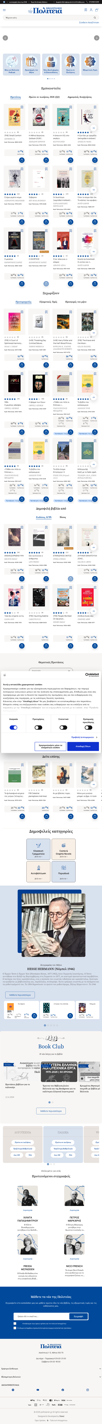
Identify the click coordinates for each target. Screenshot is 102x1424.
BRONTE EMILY (10, 559)
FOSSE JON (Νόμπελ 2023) (61, 476)
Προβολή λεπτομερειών (82, 737)
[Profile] (91, 10)
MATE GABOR (83, 203)
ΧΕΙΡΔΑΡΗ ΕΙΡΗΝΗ (37, 142)
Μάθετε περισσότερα (20, 994)
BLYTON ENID (59, 142)
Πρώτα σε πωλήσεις (23, 1142)
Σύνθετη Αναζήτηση (89, 22)
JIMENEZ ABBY (84, 619)
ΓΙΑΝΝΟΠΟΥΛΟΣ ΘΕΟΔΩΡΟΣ (60, 409)
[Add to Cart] (22, 160)
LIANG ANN (9, 619)
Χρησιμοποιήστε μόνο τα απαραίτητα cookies (50, 746)
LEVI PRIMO (34, 562)
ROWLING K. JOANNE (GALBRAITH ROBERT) (62, 347)
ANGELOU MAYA (84, 142)
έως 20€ (17, 1155)
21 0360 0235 (94, 2)
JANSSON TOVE (84, 408)
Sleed (61, 1416)
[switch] (38, 728)
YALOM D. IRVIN (84, 562)
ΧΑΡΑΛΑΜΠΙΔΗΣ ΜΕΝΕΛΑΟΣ (60, 204)
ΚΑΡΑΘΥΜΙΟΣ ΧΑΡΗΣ (13, 262)
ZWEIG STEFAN (59, 559)
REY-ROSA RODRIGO (37, 200)
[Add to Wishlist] (22, 107)
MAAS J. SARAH (10, 346)
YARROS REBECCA (36, 346)
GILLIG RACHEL (84, 346)
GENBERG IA (9, 139)
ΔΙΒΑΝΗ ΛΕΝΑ (59, 265)
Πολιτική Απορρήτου (58, 1420)
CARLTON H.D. (35, 619)
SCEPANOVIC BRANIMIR (14, 200)
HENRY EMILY (59, 622)
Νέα (30, 1155)
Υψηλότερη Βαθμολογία (22, 1148)
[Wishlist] (85, 10)
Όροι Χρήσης (40, 1420)
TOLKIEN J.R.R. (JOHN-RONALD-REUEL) (87, 476)
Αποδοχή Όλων (83, 746)
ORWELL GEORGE (11, 408)
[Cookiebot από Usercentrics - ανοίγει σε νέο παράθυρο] (87, 675)
